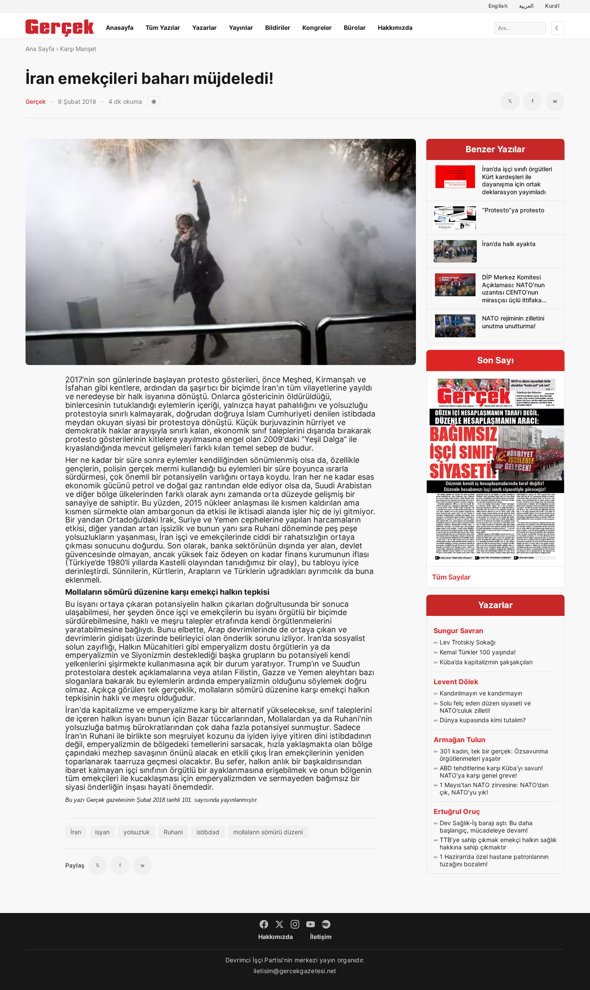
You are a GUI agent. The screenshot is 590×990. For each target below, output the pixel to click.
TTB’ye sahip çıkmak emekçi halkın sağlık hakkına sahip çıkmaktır (498, 843)
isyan (102, 832)
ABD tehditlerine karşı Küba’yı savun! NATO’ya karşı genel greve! (491, 771)
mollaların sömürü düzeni (268, 832)
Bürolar (355, 27)
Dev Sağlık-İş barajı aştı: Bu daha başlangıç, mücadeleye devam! (486, 826)
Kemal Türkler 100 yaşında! (478, 652)
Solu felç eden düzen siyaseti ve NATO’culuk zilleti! (485, 706)
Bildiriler (277, 27)
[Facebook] (264, 924)
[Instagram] (295, 924)
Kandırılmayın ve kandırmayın (481, 693)
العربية (526, 6)
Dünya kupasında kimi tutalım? (483, 720)
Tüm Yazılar (163, 27)
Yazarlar (204, 27)
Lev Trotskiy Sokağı (467, 642)
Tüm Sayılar (451, 577)
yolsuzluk (137, 832)
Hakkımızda (395, 27)
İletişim (321, 936)
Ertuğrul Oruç (457, 811)
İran (75, 832)
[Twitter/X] (279, 924)
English (498, 6)
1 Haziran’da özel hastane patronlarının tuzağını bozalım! (494, 860)
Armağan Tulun (459, 739)
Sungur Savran (458, 630)
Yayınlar (241, 27)
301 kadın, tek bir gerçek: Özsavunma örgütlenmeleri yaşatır (494, 755)
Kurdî (552, 6)
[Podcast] (326, 924)
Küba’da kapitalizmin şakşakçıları (486, 662)
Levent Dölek (456, 681)
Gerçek (35, 101)
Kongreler (317, 27)
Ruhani (173, 832)
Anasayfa (119, 27)
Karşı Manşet (78, 48)
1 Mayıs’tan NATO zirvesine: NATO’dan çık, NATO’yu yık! (494, 788)
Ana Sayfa (39, 48)
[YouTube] (310, 924)
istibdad (208, 832)
